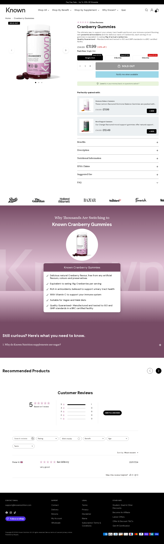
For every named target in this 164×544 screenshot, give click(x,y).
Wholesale (55, 523)
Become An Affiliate (121, 512)
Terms (85, 505)
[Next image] (66, 50)
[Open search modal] (146, 10)
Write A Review (112, 413)
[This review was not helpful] (135, 475)
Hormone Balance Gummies (105, 101)
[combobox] (47, 438)
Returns (54, 514)
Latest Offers (119, 517)
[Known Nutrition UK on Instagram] (11, 513)
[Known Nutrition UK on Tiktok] (15, 513)
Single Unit (93, 57)
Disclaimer (86, 514)
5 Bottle (149, 57)
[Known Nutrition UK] (15, 10)
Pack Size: (86, 51)
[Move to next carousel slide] (158, 371)
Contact (55, 505)
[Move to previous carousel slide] (150, 371)
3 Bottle (121, 57)
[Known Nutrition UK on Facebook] (6, 513)
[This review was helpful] (130, 475)
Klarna (84, 518)
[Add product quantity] (90, 66)
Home (8, 18)
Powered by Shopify (11, 535)
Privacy (85, 509)
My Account (56, 518)
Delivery (54, 509)
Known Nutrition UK (25, 532)
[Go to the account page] (151, 10)
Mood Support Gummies (103, 122)
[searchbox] (21, 438)
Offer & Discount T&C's (123, 521)
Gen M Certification (121, 526)
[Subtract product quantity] (80, 66)
